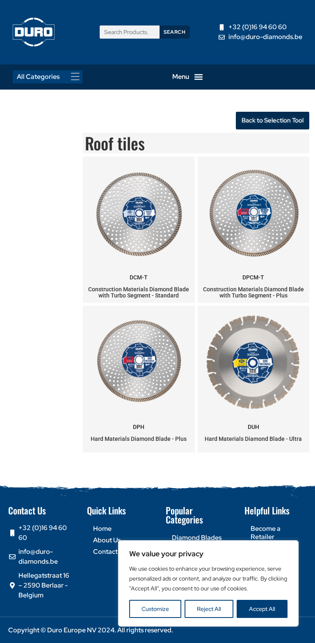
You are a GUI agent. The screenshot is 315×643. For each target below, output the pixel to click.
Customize (155, 609)
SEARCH (174, 32)
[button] (198, 77)
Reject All (209, 609)
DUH (253, 427)
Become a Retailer (266, 532)
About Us (107, 540)
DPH (138, 427)
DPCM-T (253, 277)
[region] (208, 583)
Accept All (262, 609)
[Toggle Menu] (77, 77)
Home (102, 528)
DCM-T (139, 277)
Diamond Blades (196, 537)
